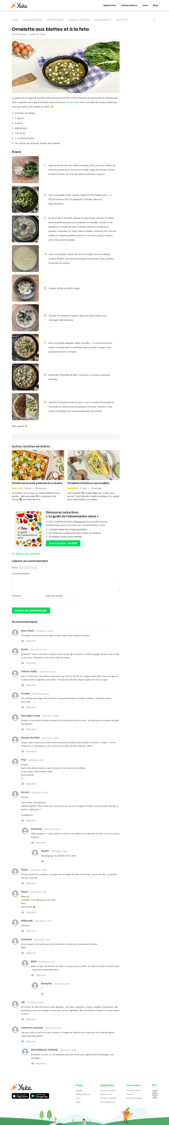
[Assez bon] (32, 567)
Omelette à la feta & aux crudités (88, 483)
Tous (15, 20)
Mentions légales (135, 1098)
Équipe (79, 1090)
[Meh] (28, 567)
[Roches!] (35, 567)
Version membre (108, 1098)
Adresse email (53, 595)
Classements (103, 20)
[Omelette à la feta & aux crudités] (93, 465)
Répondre (31, 640)
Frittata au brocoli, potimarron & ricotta (37, 483)
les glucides (72, 102)
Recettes (122, 20)
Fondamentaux (32, 20)
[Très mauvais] (21, 567)
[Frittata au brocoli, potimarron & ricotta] (38, 465)
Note (15, 567)
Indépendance (129, 5)
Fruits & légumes (79, 20)
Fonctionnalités (107, 1090)
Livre (145, 5)
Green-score (106, 1094)
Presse (130, 1094)
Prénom (16, 595)
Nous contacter (134, 1090)
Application (109, 5)
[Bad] (24, 567)
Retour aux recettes (28, 553)
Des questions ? (107, 1102)
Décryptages (55, 20)
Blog (155, 5)
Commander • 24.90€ (63, 543)
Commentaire (21, 573)
